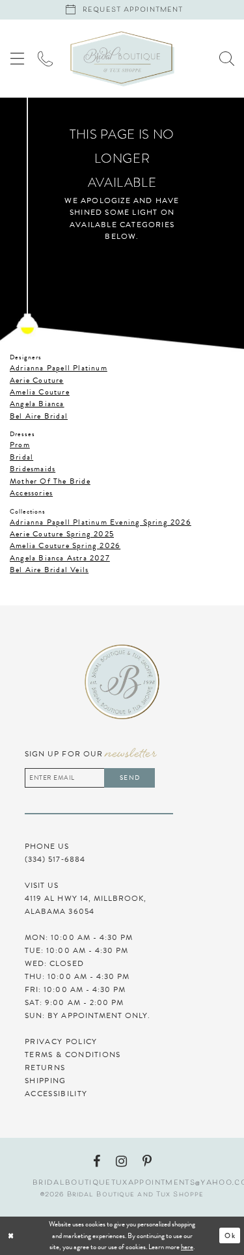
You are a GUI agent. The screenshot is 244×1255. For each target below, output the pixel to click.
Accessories (31, 493)
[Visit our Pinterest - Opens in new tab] (147, 1161)
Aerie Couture (37, 380)
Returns (45, 1067)
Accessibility (56, 1093)
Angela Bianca (37, 403)
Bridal (21, 457)
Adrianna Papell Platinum (58, 368)
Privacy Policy (61, 1041)
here (187, 1246)
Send (129, 777)
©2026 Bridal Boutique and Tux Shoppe (122, 1194)
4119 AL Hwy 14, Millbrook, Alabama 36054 (86, 904)
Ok (229, 1235)
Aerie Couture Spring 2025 (62, 534)
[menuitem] (17, 58)
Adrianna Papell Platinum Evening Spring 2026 (100, 522)
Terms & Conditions (73, 1054)
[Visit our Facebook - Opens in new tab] (96, 1161)
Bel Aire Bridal (39, 416)
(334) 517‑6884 (55, 859)
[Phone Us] (45, 58)
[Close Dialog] (51, 1236)
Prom (20, 444)
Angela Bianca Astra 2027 (60, 558)
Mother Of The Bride (50, 481)
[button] (17, 58)
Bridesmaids (32, 469)
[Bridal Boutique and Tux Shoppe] (122, 59)
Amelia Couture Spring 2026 (65, 545)
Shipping (45, 1080)
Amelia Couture (40, 392)
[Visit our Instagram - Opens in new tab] (121, 1161)
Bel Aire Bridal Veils (49, 569)
